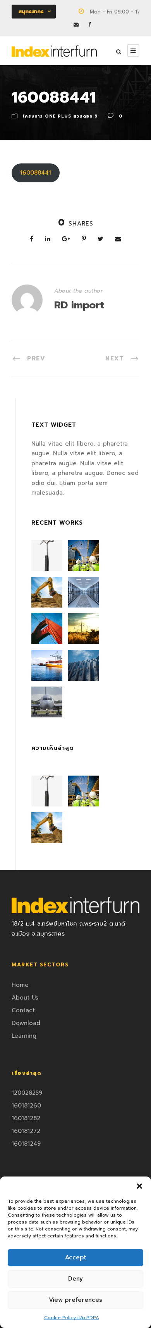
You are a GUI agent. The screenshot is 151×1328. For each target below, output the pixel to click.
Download (26, 1023)
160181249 (26, 1143)
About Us (25, 997)
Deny (75, 1278)
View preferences (75, 1300)
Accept (75, 1257)
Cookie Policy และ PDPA (71, 1317)
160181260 (26, 1105)
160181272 (26, 1131)
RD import (79, 305)
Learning (24, 1036)
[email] (76, 24)
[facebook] (89, 24)
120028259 (27, 1093)
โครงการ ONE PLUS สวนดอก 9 (60, 116)
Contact (23, 1010)
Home (20, 985)
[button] (139, 1186)
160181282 (26, 1118)
